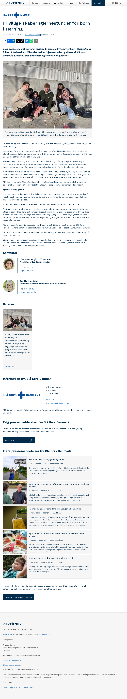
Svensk (25, 688)
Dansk (5, 688)
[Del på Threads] (22, 41)
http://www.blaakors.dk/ (57, 403)
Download (10, 366)
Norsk (18, 688)
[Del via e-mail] (36, 41)
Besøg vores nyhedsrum (18, 597)
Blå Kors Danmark (32, 35)
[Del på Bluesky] (27, 41)
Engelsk (12, 688)
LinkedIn (6, 661)
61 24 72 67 (29, 267)
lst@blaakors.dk (27, 270)
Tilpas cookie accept (12, 665)
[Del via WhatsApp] (31, 41)
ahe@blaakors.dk (27, 292)
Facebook (15, 661)
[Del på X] (18, 41)
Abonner (9, 440)
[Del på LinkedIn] (13, 41)
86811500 (50, 399)
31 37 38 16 (29, 289)
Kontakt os (7, 634)
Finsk (31, 688)
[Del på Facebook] (9, 41)
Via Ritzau (46, 634)
